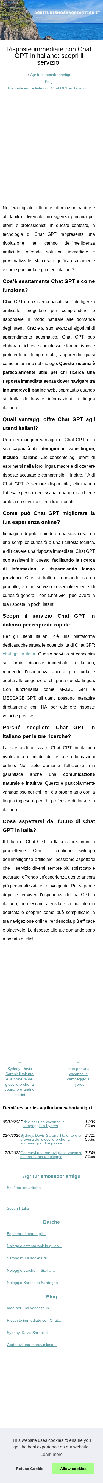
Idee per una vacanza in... (29, 1308)
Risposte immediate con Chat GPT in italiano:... (49, 88)
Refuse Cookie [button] (29, 1468)
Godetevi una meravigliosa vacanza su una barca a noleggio (51, 1155)
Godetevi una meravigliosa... (32, 1344)
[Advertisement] (51, 146)
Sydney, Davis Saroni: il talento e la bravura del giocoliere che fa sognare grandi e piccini (19, 1081)
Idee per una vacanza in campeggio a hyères (78, 1076)
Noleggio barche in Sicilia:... (31, 1270)
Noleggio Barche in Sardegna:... (34, 1282)
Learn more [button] (51, 1454)
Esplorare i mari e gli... (26, 1233)
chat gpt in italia (19, 654)
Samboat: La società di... (28, 1258)
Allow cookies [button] (73, 1468)
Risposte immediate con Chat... (34, 1320)
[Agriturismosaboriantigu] (51, 20)
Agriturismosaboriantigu (50, 74)
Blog (49, 81)
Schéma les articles (24, 1187)
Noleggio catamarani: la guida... (34, 1246)
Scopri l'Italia (18, 1208)
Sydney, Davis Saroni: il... (29, 1332)
